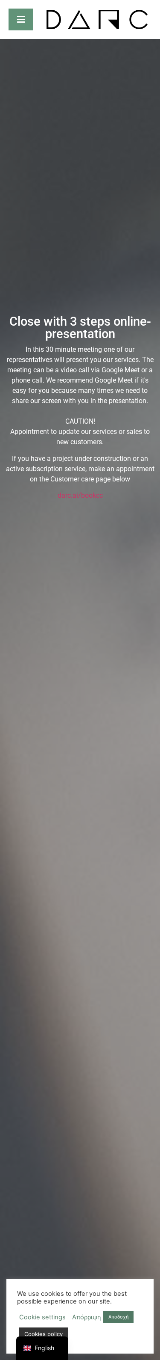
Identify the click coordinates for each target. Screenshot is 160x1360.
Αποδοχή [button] (118, 1317)
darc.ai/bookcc (80, 495)
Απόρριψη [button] (86, 1317)
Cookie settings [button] (42, 1317)
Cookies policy (43, 1333)
